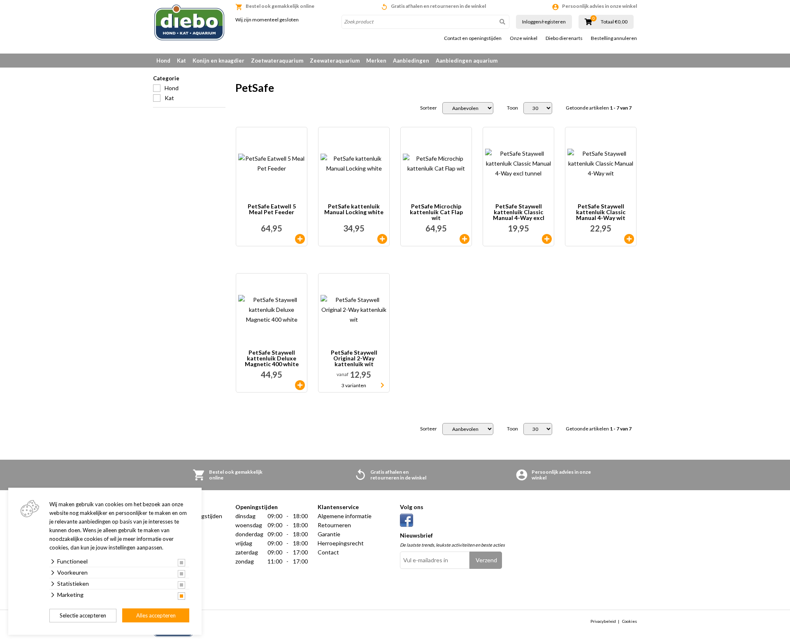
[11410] (300, 239)
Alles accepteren (156, 615)
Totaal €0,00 (614, 21)
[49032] (464, 239)
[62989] (629, 239)
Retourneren (334, 524)
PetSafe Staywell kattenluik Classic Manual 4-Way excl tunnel (518, 212)
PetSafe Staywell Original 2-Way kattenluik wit (354, 358)
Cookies (629, 621)
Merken (376, 60)
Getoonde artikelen (599, 107)
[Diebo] (189, 22)
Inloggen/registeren (544, 22)
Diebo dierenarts (564, 38)
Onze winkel (523, 38)
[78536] (547, 239)
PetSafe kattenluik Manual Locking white (353, 209)
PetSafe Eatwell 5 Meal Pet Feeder (272, 209)
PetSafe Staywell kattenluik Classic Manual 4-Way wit (600, 212)
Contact (328, 552)
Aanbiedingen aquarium (466, 60)
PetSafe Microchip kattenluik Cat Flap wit (436, 212)
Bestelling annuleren (614, 38)
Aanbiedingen (411, 60)
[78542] (382, 239)
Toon (512, 107)
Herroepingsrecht (341, 543)
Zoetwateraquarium (277, 60)
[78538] (300, 385)
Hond (163, 60)
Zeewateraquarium (335, 60)
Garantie (329, 534)
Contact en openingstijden (473, 38)
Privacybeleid (603, 621)
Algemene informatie (345, 515)
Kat (181, 60)
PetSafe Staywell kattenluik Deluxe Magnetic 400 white (272, 358)
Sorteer (428, 107)
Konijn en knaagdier (218, 60)
